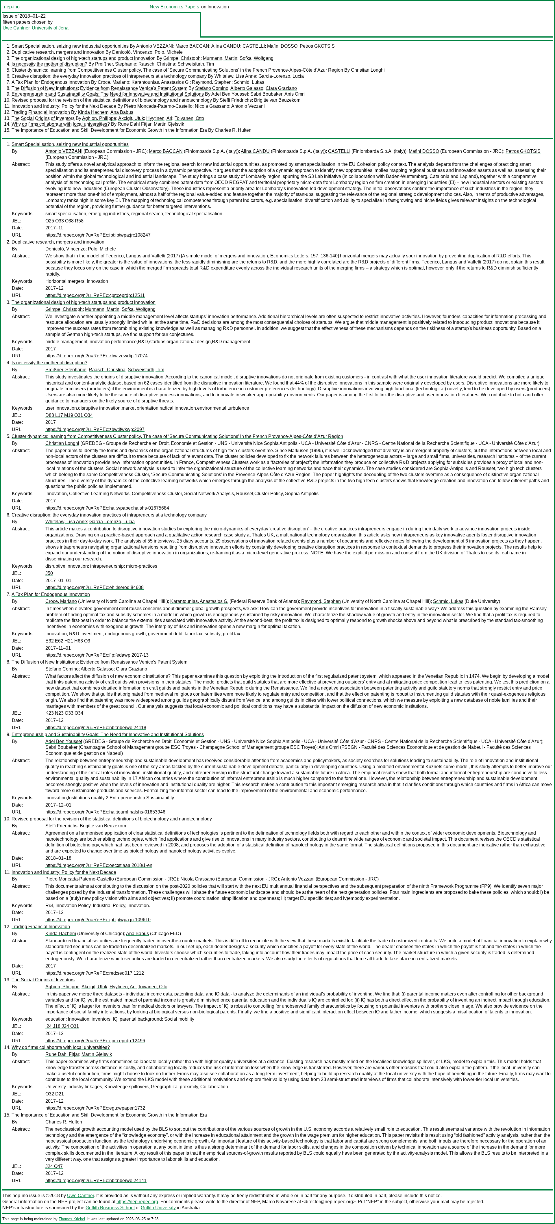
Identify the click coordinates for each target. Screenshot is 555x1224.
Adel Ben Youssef (229, 94)
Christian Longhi (368, 70)
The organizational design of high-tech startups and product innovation (84, 58)
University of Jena (50, 27)
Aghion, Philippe (99, 118)
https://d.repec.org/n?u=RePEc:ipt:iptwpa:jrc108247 (98, 235)
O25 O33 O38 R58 (64, 220)
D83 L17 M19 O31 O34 (69, 415)
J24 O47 (54, 1166)
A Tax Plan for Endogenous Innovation (51, 82)
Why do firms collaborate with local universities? (61, 124)
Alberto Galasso (246, 88)
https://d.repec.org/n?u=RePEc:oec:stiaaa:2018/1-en (98, 865)
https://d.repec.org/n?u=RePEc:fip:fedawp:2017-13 (97, 655)
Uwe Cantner (16, 27)
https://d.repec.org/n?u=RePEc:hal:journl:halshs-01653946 (105, 811)
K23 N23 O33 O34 (64, 713)
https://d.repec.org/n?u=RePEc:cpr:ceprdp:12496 (95, 1040)
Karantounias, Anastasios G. (161, 82)
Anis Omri (294, 94)
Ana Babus (121, 112)
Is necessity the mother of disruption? (49, 64)
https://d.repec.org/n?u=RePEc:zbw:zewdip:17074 (96, 355)
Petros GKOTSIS (317, 46)
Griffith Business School (110, 1207)
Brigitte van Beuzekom (277, 100)
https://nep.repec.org (137, 1201)
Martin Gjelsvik (169, 124)
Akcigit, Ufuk (131, 118)
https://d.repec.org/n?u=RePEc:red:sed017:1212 (94, 973)
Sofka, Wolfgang (256, 58)
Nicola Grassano (212, 106)
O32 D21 (54, 1093)
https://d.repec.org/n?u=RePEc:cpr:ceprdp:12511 (95, 295)
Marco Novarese (279, 1201)
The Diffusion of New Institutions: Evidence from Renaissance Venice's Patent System (99, 88)
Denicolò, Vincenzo (132, 52)
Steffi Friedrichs (236, 100)
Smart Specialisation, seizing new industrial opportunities (70, 46)
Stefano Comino (211, 88)
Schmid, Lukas (249, 82)
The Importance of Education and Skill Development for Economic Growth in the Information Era (109, 130)
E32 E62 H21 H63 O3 (67, 640)
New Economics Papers (174, 6)
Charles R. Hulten (233, 130)
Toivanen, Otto (189, 118)
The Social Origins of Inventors (43, 118)
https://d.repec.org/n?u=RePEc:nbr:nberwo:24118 (95, 727)
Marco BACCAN (192, 46)
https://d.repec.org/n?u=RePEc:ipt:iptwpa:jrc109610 (98, 919)
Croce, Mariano (113, 82)
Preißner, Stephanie (115, 64)
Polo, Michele (169, 52)
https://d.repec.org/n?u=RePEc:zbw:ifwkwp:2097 (95, 429)
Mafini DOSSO (282, 46)
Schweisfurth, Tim (195, 64)
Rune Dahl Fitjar (134, 124)
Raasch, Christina (156, 64)
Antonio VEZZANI (154, 46)
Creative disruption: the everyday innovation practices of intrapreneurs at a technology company (109, 76)
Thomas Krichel (72, 1219)
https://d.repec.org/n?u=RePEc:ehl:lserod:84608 (94, 587)
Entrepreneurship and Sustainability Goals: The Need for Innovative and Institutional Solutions (108, 94)
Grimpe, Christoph (182, 58)
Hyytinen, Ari (159, 118)
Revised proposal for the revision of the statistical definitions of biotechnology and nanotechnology (112, 100)
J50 (49, 573)
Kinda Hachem (93, 112)
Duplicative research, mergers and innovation (58, 52)
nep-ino (12, 6)
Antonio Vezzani (248, 106)
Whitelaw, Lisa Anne (235, 76)
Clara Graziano (281, 88)
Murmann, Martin (220, 58)
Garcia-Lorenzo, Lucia (281, 76)
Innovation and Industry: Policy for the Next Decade (64, 106)
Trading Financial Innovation (41, 112)
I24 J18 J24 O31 (62, 1026)
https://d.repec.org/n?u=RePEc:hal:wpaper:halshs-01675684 (107, 508)
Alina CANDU (225, 46)
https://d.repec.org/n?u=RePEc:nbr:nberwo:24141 (96, 1180)
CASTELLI (254, 46)
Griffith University (158, 1207)
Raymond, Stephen (212, 82)
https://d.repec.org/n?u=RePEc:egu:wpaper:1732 (95, 1108)
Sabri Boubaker (266, 94)
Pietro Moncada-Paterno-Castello (158, 106)
